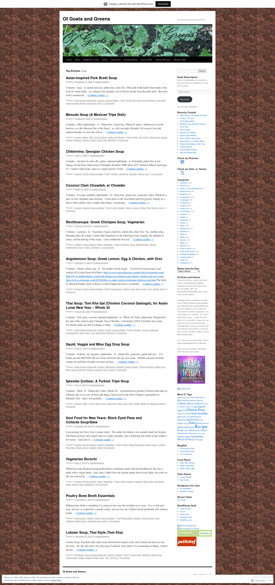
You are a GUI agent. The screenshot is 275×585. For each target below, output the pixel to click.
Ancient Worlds (186, 477)
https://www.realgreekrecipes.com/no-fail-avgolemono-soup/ (133, 272)
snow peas (91, 103)
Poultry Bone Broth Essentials (90, 495)
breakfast (186, 400)
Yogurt (200, 439)
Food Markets (185, 211)
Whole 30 (145, 403)
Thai (93, 333)
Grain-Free (181, 413)
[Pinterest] (182, 162)
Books (105, 59)
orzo (150, 289)
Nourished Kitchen (187, 451)
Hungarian (159, 481)
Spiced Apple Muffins (188, 135)
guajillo (164, 137)
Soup (99, 103)
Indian (180, 416)
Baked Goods (185, 191)
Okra (202, 420)
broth (129, 100)
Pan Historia (184, 480)
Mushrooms (110, 367)
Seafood (86, 207)
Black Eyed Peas (136, 444)
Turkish (137, 403)
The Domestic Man (187, 448)
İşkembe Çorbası (157, 403)
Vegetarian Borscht (81, 458)
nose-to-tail (111, 403)
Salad (191, 430)
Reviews (183, 240)
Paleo (81, 333)
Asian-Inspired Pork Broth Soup (91, 77)
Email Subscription (187, 77)
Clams (128, 207)
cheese (190, 403)
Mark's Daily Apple (187, 468)
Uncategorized (185, 257)
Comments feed (186, 517)
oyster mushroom (78, 369)
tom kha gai (101, 333)
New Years (70, 447)
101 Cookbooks (186, 454)
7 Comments (124, 557)
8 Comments (109, 447)
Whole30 (112, 140)
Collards (161, 444)
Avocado (195, 397)
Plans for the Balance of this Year (192, 144)
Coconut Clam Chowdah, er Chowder (95, 185)
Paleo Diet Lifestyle (187, 462)
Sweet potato (201, 433)
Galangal (154, 330)
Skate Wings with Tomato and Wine (193, 115)
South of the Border (116, 137)
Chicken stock (148, 518)
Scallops (197, 430)
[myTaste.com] (183, 388)
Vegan (99, 244)
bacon (125, 444)
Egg (134, 100)
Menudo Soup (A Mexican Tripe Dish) (96, 114)
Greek (132, 244)
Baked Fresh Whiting (188, 132)
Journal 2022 (146, 59)
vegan (87, 247)
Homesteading (130, 59)
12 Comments (108, 247)
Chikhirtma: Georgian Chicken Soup (95, 151)
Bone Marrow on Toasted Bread (192, 141)
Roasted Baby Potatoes (188, 149)
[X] (182, 172)
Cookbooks (184, 202)
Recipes (180, 430)
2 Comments (108, 103)
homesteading (72, 333)
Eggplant (201, 406)
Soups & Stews (111, 100)
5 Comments (121, 369)
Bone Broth (128, 518)
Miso (68, 369)
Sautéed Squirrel (186, 146)
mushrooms (192, 419)
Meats (85, 137)
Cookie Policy (56, 580)
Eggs (179, 410)
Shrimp (180, 433)
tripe (105, 140)
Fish (184, 410)
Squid (111, 369)
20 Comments (101, 484)
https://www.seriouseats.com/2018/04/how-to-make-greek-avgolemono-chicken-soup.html (111, 280)
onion (180, 423)
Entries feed (184, 514)
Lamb (191, 416)
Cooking (100, 100)
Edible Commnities (187, 465)
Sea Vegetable (185, 532)
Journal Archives (163, 59)
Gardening (184, 220)
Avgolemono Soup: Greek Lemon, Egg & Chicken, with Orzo (114, 258)
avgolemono (116, 289)
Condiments (184, 199)
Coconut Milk (135, 555)
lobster (81, 557)
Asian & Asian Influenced (85, 100)
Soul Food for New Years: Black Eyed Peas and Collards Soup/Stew (104, 419)
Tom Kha (113, 557)
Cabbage (138, 481)
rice (186, 430)
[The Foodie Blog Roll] (186, 525)
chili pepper (144, 137)
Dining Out (116, 59)
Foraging (183, 214)
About (77, 59)
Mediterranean (142, 244)
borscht (130, 481)
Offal (91, 137)
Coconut (135, 207)
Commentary (79, 518)
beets (123, 481)
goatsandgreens (102, 81)
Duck (157, 518)
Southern (93, 447)
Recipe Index (180, 59)
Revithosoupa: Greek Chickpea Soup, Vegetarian (105, 221)
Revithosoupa (72, 247)
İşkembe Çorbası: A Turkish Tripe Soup (97, 381)
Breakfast (183, 194)
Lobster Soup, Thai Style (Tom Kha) (94, 532)
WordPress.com (186, 520)
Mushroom (151, 100)
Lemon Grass (72, 557)
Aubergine (186, 397)
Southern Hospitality (105, 444)
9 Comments (156, 174)
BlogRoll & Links (91, 59)
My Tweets (181, 500)
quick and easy (72, 103)
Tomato (180, 436)
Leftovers (70, 521)
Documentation (185, 488)
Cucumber (181, 406)
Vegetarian (108, 244)
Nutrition (183, 231)
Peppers (86, 140)
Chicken (114, 174)
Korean (186, 416)
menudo (69, 140)
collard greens (151, 444)
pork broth (161, 100)
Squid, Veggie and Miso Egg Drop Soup (97, 344)
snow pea (98, 369)
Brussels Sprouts (196, 400)
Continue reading (98, 95)
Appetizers (79, 555)
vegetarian (95, 247)
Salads (119, 555)
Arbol (135, 137)
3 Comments (121, 333)
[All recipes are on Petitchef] (186, 545)
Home (69, 59)
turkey (104, 521)
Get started (163, 4)
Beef (179, 400)
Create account (185, 508)
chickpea (125, 244)
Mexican (77, 140)
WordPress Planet (186, 491)
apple (179, 397)
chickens (205, 403)
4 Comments (122, 140)
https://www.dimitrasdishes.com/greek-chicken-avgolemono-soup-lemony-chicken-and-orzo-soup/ (115, 276)
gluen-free (141, 100)
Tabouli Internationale (188, 152)
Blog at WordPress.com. (203, 574)
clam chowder (118, 207)
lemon (144, 289)
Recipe (83, 103)
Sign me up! (184, 99)
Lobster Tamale (92, 557)
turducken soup (94, 521)
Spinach (192, 433)
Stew (100, 447)
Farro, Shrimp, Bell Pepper (190, 138)
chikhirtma (123, 174)
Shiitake (204, 430)
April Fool (184, 185)
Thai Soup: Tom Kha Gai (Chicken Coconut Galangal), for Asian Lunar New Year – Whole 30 (117, 305)
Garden (182, 217)
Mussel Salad (185, 129)
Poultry (86, 174)
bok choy (150, 367)
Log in (182, 511)
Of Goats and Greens (86, 18)
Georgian (133, 174)
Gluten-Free (155, 137)
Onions (185, 423)
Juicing (182, 222)
